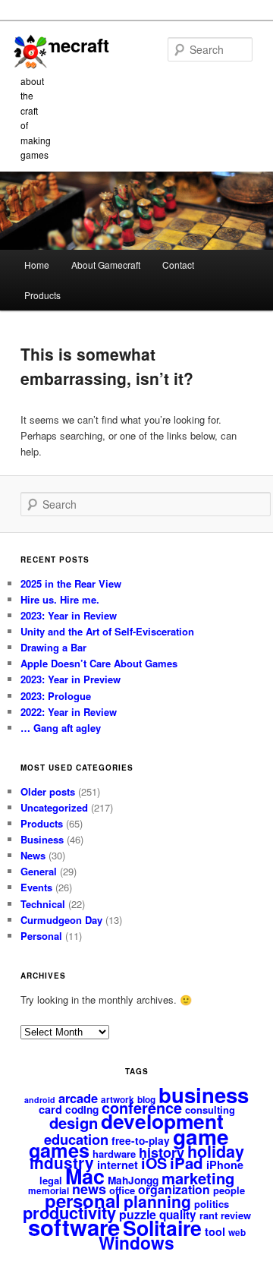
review (236, 1215)
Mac (85, 1176)
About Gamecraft (105, 264)
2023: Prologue (55, 696)
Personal (41, 935)
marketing (198, 1178)
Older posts (47, 791)
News (33, 855)
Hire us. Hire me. (59, 599)
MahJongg (133, 1180)
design (73, 1122)
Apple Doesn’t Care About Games (98, 663)
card (50, 1109)
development (162, 1120)
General (38, 871)
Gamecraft (64, 45)
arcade (78, 1098)
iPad (186, 1163)
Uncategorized (54, 807)
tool (215, 1231)
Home (36, 264)
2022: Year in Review (68, 712)
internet (117, 1164)
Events (36, 887)
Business (42, 839)
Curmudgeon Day (61, 920)
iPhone (224, 1164)
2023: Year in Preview (70, 679)
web (237, 1232)
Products (42, 294)
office (122, 1190)
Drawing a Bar (53, 647)
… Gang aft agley (60, 727)
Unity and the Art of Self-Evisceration (107, 631)
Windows (136, 1242)
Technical (42, 904)
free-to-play (140, 1140)
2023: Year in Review (68, 615)
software (74, 1227)
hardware (114, 1153)
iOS (154, 1163)
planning (157, 1201)
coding (82, 1109)
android (39, 1099)
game (201, 1136)
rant (208, 1215)
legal (50, 1180)
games (59, 1150)
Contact (178, 264)
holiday (215, 1151)
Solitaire (162, 1227)
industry (62, 1163)
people (229, 1190)
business (203, 1094)
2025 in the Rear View (70, 583)
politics (211, 1203)
